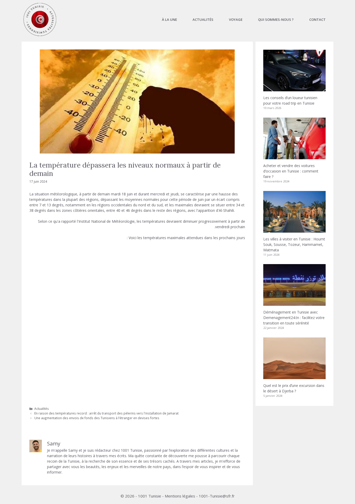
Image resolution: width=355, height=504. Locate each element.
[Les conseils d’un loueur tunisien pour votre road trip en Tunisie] (294, 88)
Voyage (235, 19)
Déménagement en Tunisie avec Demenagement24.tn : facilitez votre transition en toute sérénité (294, 318)
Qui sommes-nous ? (276, 19)
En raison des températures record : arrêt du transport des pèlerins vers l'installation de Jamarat (106, 413)
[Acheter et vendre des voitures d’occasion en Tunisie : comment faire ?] (294, 156)
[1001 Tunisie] (40, 19)
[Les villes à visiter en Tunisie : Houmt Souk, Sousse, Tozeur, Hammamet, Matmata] (294, 229)
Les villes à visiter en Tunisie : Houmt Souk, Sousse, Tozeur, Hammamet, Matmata (294, 244)
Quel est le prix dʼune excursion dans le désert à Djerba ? (293, 388)
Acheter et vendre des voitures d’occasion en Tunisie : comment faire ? (290, 171)
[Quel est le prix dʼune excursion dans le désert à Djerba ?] (294, 376)
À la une (169, 19)
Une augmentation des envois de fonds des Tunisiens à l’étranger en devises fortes (96, 418)
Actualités (203, 19)
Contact (317, 19)
